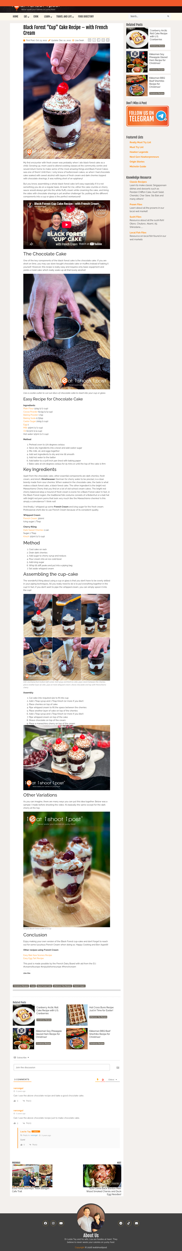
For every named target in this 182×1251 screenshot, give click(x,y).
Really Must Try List (140, 142)
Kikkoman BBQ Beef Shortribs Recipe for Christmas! (99, 1034)
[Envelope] (136, 1223)
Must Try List (136, 147)
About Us (91, 1235)
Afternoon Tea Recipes (62, 986)
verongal (34, 1135)
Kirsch (26, 536)
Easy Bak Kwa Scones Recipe (37, 955)
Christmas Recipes (21, 986)
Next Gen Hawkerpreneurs (144, 157)
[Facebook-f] (45, 1223)
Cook (33, 986)
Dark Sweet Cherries (33, 530)
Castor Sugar (29, 421)
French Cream (30, 518)
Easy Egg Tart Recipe (33, 958)
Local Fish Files (138, 232)
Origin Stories (137, 161)
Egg (25, 424)
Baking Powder (30, 415)
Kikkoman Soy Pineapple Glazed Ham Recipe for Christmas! (49, 1034)
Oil (24, 431)
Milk (25, 427)
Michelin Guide (138, 166)
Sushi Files (135, 216)
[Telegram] (121, 1223)
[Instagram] (53, 1223)
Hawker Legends (139, 152)
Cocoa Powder (30, 412)
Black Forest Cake (44, 986)
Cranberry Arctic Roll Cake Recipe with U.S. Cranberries (47, 1010)
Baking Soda (29, 418)
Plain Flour (28, 408)
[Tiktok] (129, 1223)
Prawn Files (136, 204)
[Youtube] (61, 1223)
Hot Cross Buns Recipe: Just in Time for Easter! (101, 1009)
